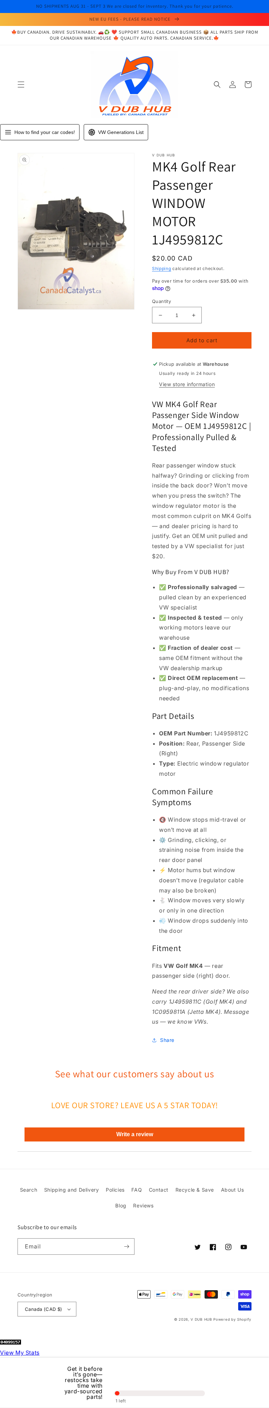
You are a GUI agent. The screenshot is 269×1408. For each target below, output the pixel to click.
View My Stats (20, 1352)
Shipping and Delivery (71, 1190)
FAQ (136, 1190)
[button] (21, 84)
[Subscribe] (126, 1246)
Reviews (143, 1205)
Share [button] (167, 1040)
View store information (187, 384)
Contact (158, 1190)
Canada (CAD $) (43, 1309)
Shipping (161, 268)
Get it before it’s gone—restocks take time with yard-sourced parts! (83, 1383)
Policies (115, 1190)
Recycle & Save (194, 1190)
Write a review (134, 1134)
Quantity (161, 301)
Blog (120, 1205)
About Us (232, 1190)
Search (28, 1190)
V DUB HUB (201, 1319)
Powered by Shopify (232, 1319)
